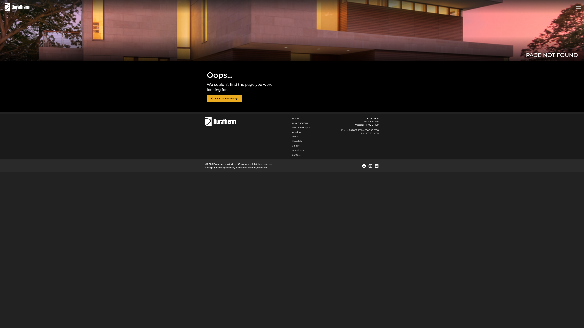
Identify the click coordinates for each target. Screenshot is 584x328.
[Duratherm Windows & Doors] (17, 7)
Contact (296, 155)
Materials (297, 141)
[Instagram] (370, 166)
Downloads (298, 150)
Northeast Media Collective (251, 167)
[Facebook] (364, 166)
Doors (295, 136)
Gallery (295, 145)
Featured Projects (301, 127)
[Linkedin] (377, 166)
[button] (578, 7)
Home (295, 118)
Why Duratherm (300, 123)
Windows (297, 132)
